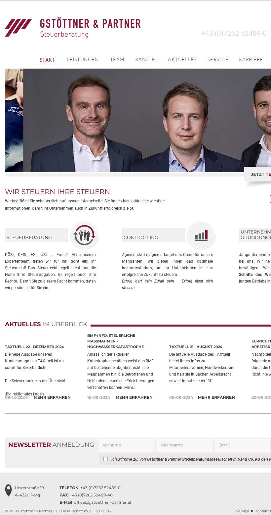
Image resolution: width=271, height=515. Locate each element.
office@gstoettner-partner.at (95, 502)
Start (48, 60)
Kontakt (261, 511)
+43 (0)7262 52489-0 (234, 33)
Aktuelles (182, 59)
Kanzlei (146, 59)
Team (117, 59)
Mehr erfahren (52, 397)
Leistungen (82, 59)
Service (218, 59)
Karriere (251, 59)
